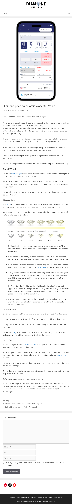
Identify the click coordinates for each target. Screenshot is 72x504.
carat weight (16, 173)
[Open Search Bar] (69, 13)
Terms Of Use (42, 498)
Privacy (33, 498)
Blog (7, 400)
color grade (41, 267)
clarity (13, 332)
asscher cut (62, 355)
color (9, 204)
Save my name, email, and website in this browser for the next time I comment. (34, 464)
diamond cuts (30, 344)
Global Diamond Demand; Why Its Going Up (23, 404)
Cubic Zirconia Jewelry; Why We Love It (21, 407)
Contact (12, 498)
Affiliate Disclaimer (23, 498)
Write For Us (58, 498)
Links (50, 498)
